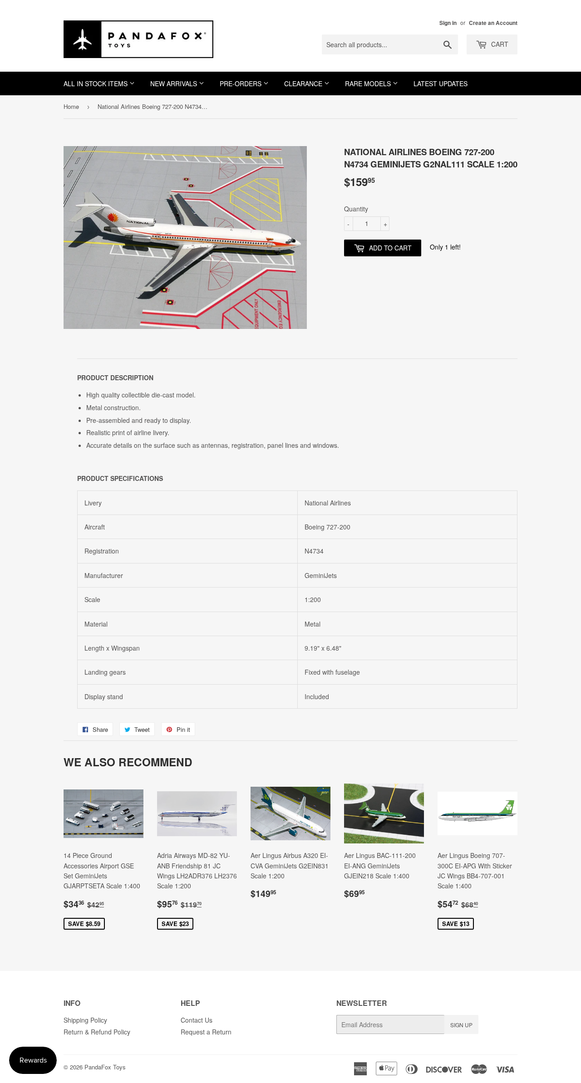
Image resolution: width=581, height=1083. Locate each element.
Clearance (304, 83)
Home (71, 106)
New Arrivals (174, 83)
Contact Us (196, 1019)
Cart (498, 44)
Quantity (356, 208)
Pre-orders (241, 83)
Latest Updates (441, 83)
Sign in (448, 23)
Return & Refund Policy (97, 1031)
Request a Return (206, 1031)
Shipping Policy (85, 1019)
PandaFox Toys (105, 1067)
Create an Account (493, 23)
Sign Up (461, 1025)
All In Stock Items (96, 83)
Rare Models (369, 83)
